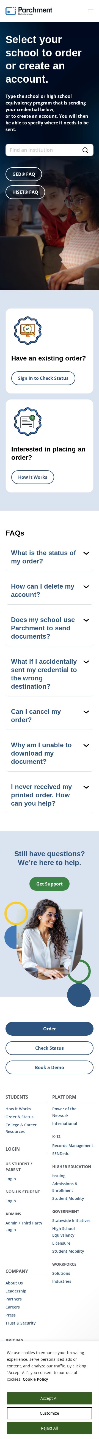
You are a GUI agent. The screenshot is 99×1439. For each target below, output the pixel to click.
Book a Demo (49, 1067)
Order (49, 1029)
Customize (49, 1413)
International (64, 1123)
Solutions (61, 1273)
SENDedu (61, 1153)
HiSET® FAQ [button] (25, 192)
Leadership (16, 1291)
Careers (13, 1307)
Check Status (49, 1048)
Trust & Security (21, 1323)
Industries (61, 1281)
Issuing (58, 1175)
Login (11, 1178)
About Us (14, 1283)
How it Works (32, 477)
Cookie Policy (35, 1379)
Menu (91, 11)
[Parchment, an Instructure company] (29, 11)
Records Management (72, 1145)
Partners (14, 1299)
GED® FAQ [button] (23, 174)
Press (11, 1315)
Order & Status (20, 1116)
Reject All (49, 1428)
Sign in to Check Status (43, 378)
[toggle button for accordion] (50, 557)
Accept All (49, 1398)
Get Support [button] (49, 884)
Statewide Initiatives (71, 1220)
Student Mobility (68, 1198)
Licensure (61, 1243)
